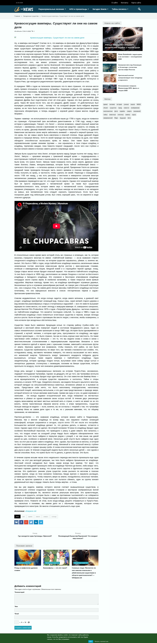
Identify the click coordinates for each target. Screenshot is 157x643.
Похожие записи (24, 545)
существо (113, 108)
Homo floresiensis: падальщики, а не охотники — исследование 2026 (130, 56)
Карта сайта (136, 2)
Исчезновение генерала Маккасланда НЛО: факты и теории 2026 (128, 88)
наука (134, 115)
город (120, 108)
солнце (54, 517)
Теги (17, 517)
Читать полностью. (102, 641)
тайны (105, 115)
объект (105, 108)
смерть (45, 517)
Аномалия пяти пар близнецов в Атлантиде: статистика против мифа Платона (129, 67)
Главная (17, 16)
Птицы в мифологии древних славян (26, 569)
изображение (135, 108)
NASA (139, 104)
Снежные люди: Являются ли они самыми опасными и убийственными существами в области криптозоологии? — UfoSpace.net (84, 573)
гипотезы (120, 115)
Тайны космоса (119, 9)
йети (129, 118)
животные (112, 115)
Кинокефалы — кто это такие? (55, 568)
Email (16, 614)
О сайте (115, 2)
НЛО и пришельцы (78, 9)
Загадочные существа (31, 16)
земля (38, 517)
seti (23, 517)
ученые (126, 104)
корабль (122, 111)
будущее (123, 118)
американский (107, 118)
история (119, 104)
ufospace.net (30, 511)
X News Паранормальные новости (24, 9)
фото (116, 111)
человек (112, 104)
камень (127, 115)
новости (126, 108)
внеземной (137, 111)
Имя (16, 606)
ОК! (90, 641)
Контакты (124, 2)
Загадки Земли (99, 9)
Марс (116, 118)
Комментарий (19, 592)
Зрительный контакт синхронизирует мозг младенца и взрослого (130, 77)
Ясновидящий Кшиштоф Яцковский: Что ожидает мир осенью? (78, 537)
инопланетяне (107, 111)
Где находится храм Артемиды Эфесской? (35, 536)
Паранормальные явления (51, 9)
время (30, 517)
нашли (133, 104)
